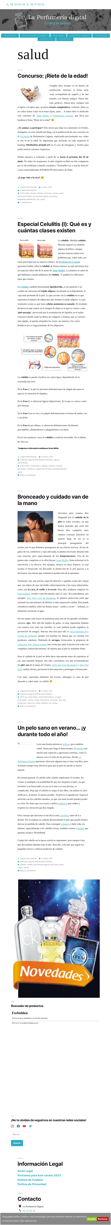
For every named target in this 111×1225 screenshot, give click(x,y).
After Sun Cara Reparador (64, 664)
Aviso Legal (25, 1170)
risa (37, 199)
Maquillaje (46, 39)
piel (64, 700)
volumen (65, 824)
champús (80, 828)
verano (55, 703)
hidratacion (44, 700)
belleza (40, 193)
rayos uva (31, 703)
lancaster (54, 700)
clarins (30, 700)
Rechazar (103, 1219)
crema (36, 700)
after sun (23, 697)
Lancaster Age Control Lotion (32, 644)
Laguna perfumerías (44, 469)
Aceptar (92, 1219)
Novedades (101, 35)
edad (61, 193)
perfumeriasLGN (59, 469)
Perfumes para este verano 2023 (39, 1175)
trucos (20, 868)
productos (62, 803)
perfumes (54, 865)
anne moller (24, 193)
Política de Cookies (30, 1179)
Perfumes (58, 35)
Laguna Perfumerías (28, 187)
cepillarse (64, 815)
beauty (33, 193)
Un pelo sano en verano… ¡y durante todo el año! (52, 730)
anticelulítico (35, 466)
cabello (79, 748)
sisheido (44, 703)
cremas (55, 193)
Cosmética (65, 39)
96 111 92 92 (37, 4)
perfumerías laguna (40, 196)
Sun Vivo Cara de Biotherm (41, 598)
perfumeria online (25, 196)
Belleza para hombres (34, 35)
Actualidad (10, 35)
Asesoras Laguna (79, 35)
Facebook (25, 136)
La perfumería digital (30, 10)
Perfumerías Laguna (63, 115)
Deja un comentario (28, 475)
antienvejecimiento (46, 697)
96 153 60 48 (17, 4)
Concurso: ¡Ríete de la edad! (53, 75)
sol (50, 703)
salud (42, 199)
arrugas (58, 697)
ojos (60, 700)
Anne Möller (42, 115)
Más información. (28, 1220)
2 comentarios (26, 202)
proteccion (22, 703)
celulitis (51, 466)
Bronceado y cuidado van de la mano (53, 499)
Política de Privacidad (32, 1183)
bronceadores (24, 593)
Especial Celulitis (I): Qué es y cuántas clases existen (54, 227)
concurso (47, 193)
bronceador (22, 700)
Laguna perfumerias (28, 190)
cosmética (30, 469)
